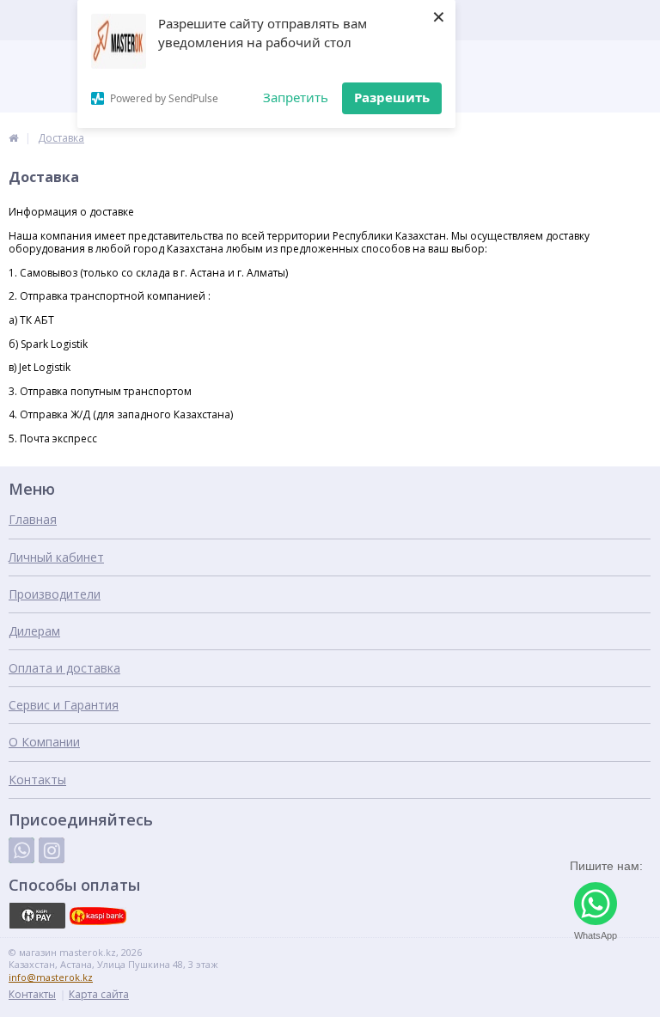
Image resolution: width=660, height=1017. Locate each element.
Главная (33, 519)
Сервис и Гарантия (64, 705)
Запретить (295, 97)
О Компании (44, 742)
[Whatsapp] (21, 850)
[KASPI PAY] (37, 916)
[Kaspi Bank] (98, 916)
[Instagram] (51, 850)
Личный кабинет (56, 557)
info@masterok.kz (51, 977)
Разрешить (392, 97)
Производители (55, 594)
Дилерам (34, 631)
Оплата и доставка (64, 668)
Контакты (37, 779)
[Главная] (13, 138)
